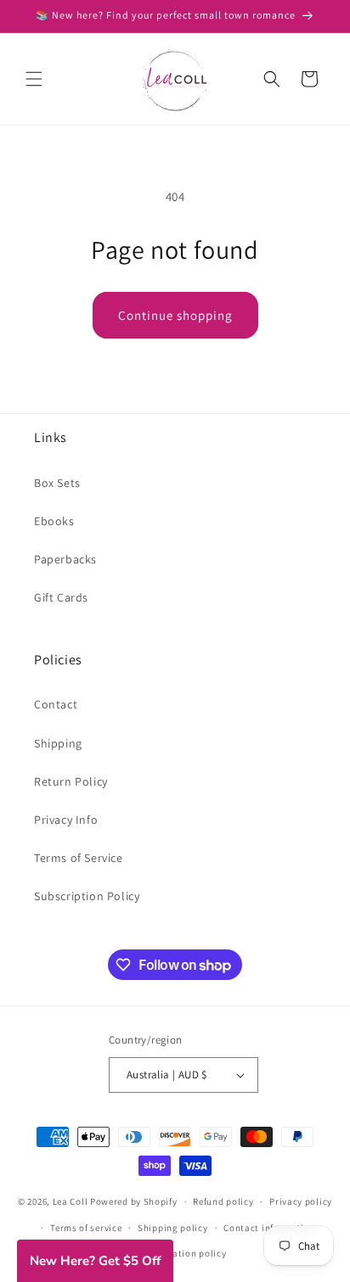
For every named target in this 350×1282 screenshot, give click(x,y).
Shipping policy (173, 1228)
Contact (55, 704)
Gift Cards (61, 597)
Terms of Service (78, 857)
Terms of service (85, 1228)
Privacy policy (300, 1201)
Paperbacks (65, 559)
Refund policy (223, 1201)
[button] (34, 79)
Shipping (58, 743)
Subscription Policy (86, 896)
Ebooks (54, 521)
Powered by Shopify (134, 1201)
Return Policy (71, 781)
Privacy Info (66, 819)
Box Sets (57, 482)
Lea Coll (70, 1201)
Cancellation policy (182, 1253)
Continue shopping (175, 315)
